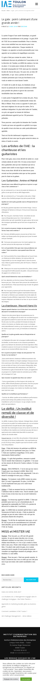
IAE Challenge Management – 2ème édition (16, 616)
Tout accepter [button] (26, 679)
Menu (36, 4)
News (8, 10)
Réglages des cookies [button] (11, 679)
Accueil (3, 10)
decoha (24, 26)
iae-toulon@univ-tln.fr (22, 653)
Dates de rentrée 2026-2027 (11, 592)
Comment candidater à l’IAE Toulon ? (14, 611)
